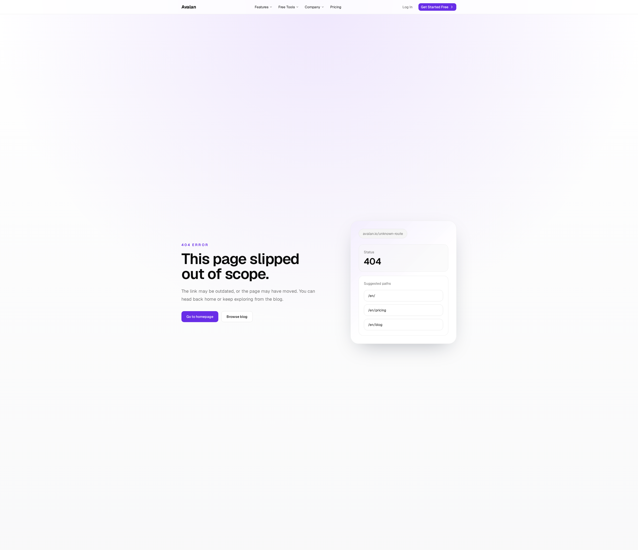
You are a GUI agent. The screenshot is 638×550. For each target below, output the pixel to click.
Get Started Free (434, 7)
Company (312, 7)
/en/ (371, 295)
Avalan (188, 7)
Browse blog (237, 316)
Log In (407, 7)
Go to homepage (199, 316)
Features (261, 7)
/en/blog (375, 324)
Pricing (335, 7)
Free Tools (286, 7)
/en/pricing (377, 310)
